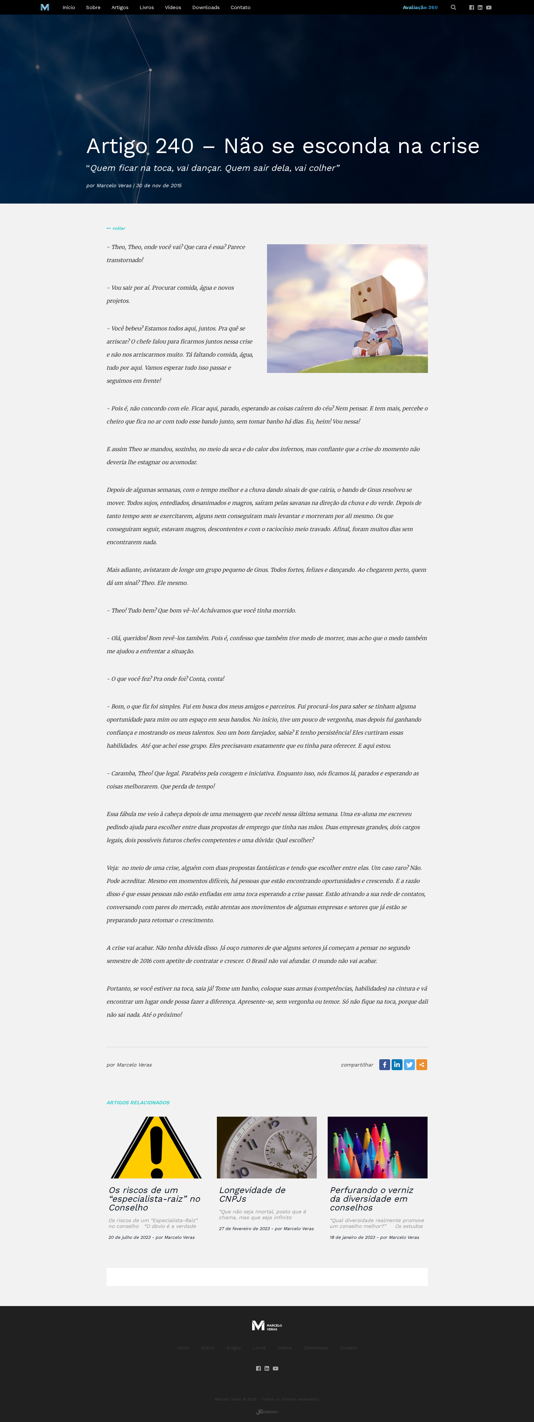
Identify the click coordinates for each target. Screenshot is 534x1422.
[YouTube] (488, 7)
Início (68, 7)
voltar (118, 228)
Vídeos (173, 7)
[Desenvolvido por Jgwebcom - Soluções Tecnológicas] (267, 1412)
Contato (241, 7)
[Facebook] (472, 7)
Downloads (206, 7)
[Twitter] (409, 1064)
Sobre (93, 7)
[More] (421, 1064)
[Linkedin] (480, 7)
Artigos (120, 7)
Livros (146, 7)
